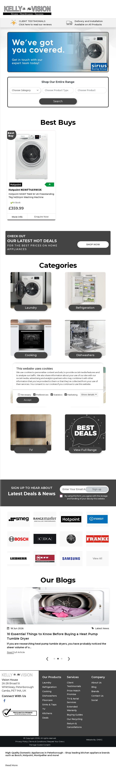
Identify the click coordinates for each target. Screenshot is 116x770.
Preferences (42, 394)
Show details (87, 394)
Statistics (57, 394)
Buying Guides (75, 714)
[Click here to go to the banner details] (58, 52)
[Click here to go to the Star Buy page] (85, 432)
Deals (45, 717)
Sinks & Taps (49, 704)
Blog (93, 687)
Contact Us (97, 695)
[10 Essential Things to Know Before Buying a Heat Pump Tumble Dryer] (58, 605)
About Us (96, 682)
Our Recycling (74, 719)
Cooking (46, 691)
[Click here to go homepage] (27, 8)
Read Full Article (16, 652)
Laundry (46, 682)
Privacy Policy (21, 741)
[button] (54, 658)
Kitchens (47, 713)
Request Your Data (55, 741)
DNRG (99, 739)
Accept (27, 400)
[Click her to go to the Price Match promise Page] (19, 712)
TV (43, 709)
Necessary (26, 394)
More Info (17, 217)
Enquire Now (41, 216)
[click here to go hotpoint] (16, 184)
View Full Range (85, 450)
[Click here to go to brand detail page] (18, 519)
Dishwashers (49, 695)
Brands (95, 691)
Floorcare (47, 700)
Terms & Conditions (37, 741)
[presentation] (47, 659)
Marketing (72, 394)
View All (97, 558)
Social (94, 700)
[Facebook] (4, 701)
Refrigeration (49, 687)
